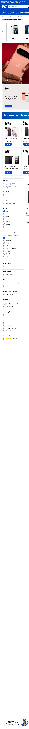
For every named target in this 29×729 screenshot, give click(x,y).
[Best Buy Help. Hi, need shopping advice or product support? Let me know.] (24, 722)
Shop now (17, 2)
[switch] (5, 304)
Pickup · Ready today (11, 183)
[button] (5, 12)
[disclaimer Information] (19, 145)
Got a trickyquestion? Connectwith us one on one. (13, 722)
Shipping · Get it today (12, 186)
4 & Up (15, 338)
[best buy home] (4, 6)
